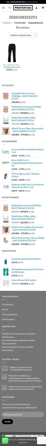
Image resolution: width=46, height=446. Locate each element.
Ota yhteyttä (7, 304)
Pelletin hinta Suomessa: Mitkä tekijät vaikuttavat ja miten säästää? (25, 387)
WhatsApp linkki (31, 2)
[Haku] (10, 7)
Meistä (5, 309)
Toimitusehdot (8, 319)
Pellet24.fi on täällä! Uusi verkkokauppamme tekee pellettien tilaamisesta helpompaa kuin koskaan (25, 378)
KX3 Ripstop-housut (12, 67)
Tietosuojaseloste (10, 314)
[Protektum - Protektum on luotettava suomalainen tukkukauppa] (23, 8)
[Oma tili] (36, 8)
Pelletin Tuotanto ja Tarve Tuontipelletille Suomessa (20, 368)
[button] (3, 8)
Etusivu (7, 23)
